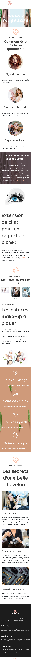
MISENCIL (23, 257)
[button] (14, 298)
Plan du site (15, 658)
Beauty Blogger (21, 180)
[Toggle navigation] (27, 4)
